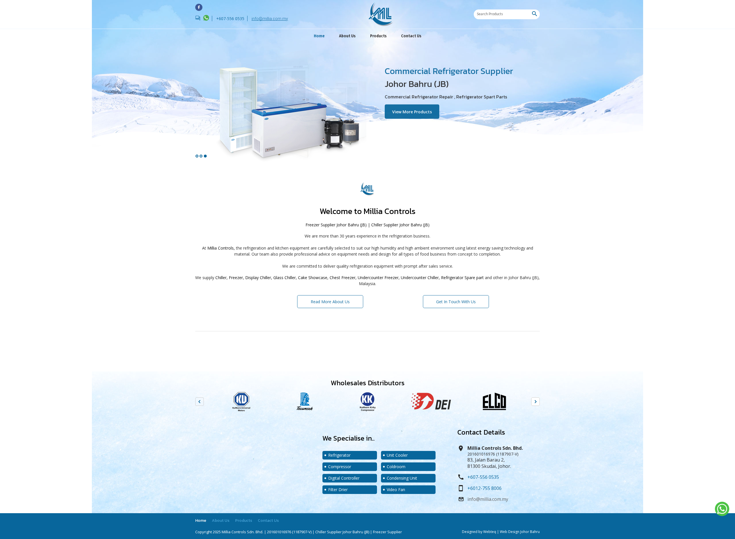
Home (319, 36)
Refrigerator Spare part (462, 277)
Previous (199, 401)
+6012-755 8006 (484, 488)
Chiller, (221, 277)
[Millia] (198, 7)
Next (535, 401)
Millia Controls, (221, 248)
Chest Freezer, (343, 277)
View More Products (415, 110)
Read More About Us (330, 299)
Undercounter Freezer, (379, 277)
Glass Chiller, (285, 277)
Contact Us (411, 36)
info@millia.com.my (270, 18)
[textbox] (502, 14)
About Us (347, 36)
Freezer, (236, 277)
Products (378, 36)
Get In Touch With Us (456, 299)
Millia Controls (389, 211)
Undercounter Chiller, (420, 277)
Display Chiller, (258, 277)
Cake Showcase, (313, 277)
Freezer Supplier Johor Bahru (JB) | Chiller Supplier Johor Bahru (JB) (367, 224)
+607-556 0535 (483, 477)
